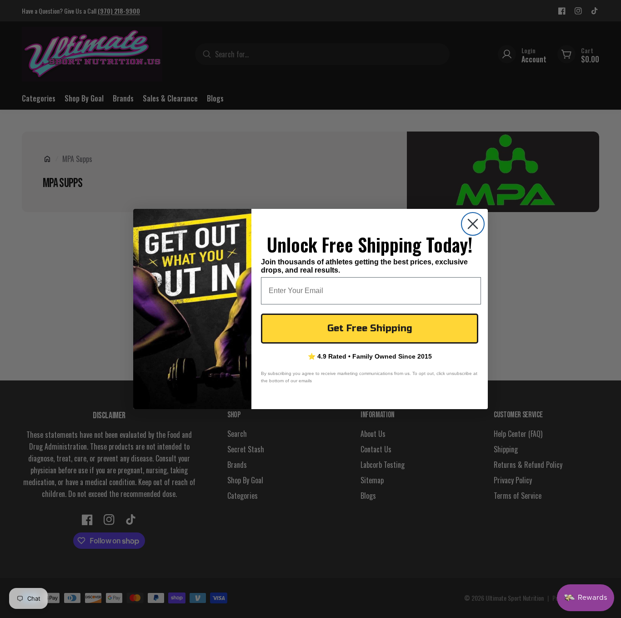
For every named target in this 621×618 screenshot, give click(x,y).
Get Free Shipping (369, 328)
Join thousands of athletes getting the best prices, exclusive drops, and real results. (364, 266)
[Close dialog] (472, 224)
